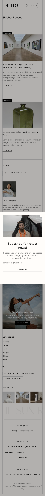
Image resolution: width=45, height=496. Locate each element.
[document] (22, 248)
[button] (42, 214)
